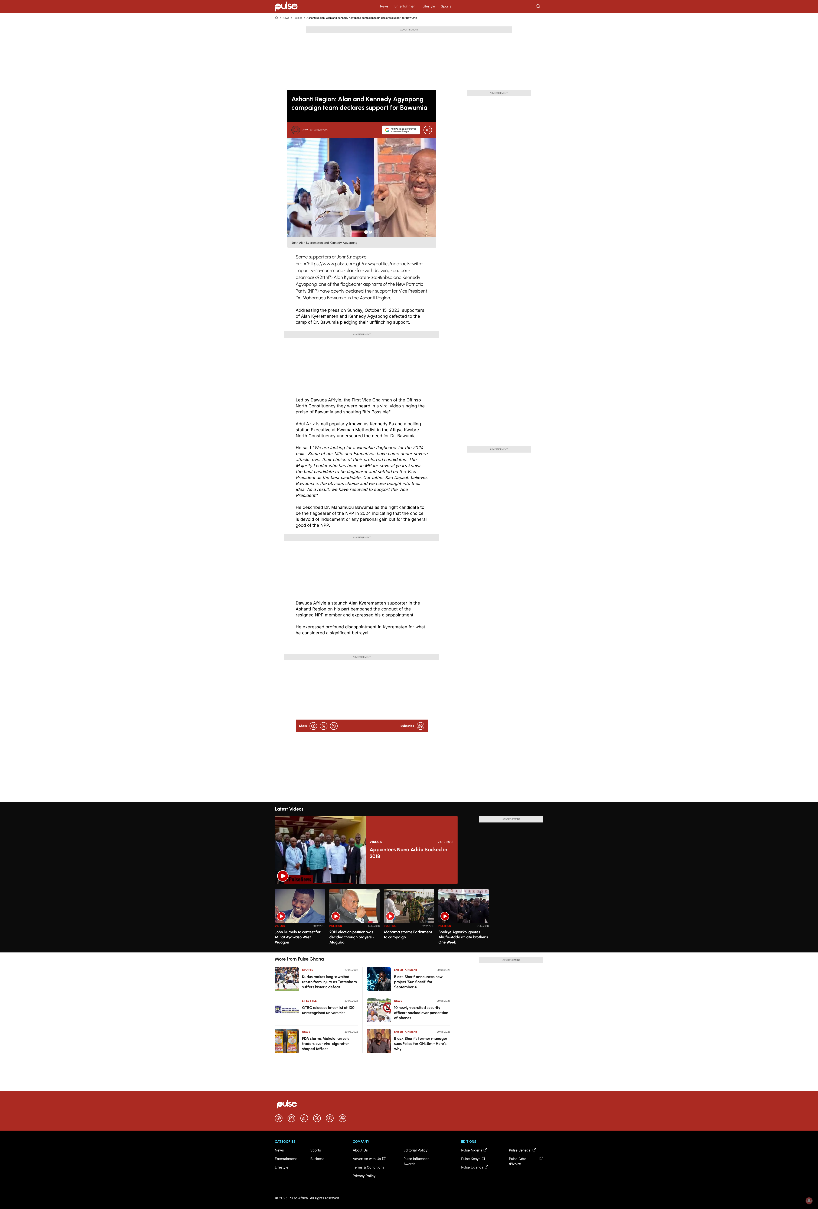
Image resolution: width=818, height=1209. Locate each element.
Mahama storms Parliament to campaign (408, 934)
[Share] (427, 130)
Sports (446, 6)
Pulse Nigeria (471, 1150)
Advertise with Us (367, 1159)
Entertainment (406, 6)
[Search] (538, 6)
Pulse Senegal (520, 1150)
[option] (300, 919)
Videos (376, 842)
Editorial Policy (415, 1150)
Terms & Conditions (368, 1167)
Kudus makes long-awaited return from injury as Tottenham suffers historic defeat (329, 981)
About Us (360, 1150)
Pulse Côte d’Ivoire (517, 1161)
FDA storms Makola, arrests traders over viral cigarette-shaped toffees (325, 1043)
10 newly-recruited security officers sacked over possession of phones (421, 1012)
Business (317, 1159)
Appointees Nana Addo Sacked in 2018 (408, 852)
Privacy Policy (364, 1176)
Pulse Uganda (472, 1167)
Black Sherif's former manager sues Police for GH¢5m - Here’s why (420, 1043)
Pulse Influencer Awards (416, 1161)
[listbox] (409, 918)
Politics (298, 17)
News (384, 6)
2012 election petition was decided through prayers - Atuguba (351, 937)
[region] (409, 918)
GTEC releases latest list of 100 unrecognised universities (328, 1010)
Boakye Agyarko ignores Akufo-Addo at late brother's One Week (463, 937)
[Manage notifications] (809, 1200)
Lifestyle (429, 6)
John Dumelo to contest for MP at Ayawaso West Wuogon (298, 937)
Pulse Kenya (471, 1159)
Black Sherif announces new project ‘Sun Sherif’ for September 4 (418, 981)
